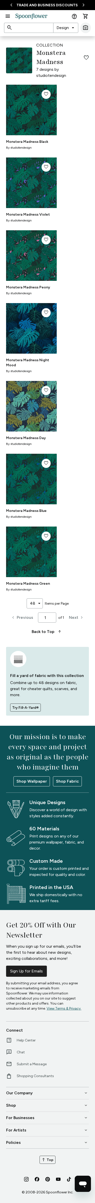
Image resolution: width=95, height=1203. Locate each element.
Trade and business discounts (47, 5)
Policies (47, 1142)
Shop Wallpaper (31, 781)
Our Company (47, 1093)
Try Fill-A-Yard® (25, 708)
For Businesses (47, 1118)
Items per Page (57, 603)
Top (47, 1159)
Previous (22, 618)
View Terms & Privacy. (64, 1008)
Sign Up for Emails (26, 971)
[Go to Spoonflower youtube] (58, 1179)
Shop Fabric (67, 781)
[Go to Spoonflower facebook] (37, 1179)
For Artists (47, 1130)
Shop (47, 1105)
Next (76, 618)
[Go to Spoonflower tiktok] (69, 1179)
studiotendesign (51, 75)
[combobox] (65, 28)
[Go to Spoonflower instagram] (26, 1179)
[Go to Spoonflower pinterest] (47, 1179)
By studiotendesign (19, 147)
